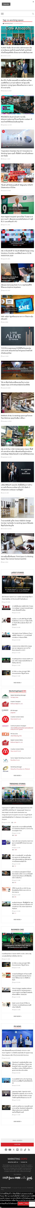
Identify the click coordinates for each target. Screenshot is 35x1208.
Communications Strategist (18, 726)
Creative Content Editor (17, 717)
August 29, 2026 (6, 602)
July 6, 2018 (5, 322)
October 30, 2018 (6, 190)
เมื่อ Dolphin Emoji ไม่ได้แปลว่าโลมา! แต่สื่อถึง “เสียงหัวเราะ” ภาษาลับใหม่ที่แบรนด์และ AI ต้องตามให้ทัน (22, 635)
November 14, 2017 (7, 421)
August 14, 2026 (6, 822)
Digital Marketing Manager (18, 695)
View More (17, 775)
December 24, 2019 (6, 90)
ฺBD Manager (14, 710)
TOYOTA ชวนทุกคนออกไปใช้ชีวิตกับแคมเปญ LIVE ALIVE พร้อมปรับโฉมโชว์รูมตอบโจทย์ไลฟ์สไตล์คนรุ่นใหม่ (16, 350)
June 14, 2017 (5, 492)
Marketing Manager (16, 767)
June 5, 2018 (5, 356)
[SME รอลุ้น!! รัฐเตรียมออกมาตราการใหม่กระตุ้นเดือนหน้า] (17, 304)
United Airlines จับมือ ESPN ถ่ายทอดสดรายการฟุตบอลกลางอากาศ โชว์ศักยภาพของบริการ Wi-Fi (22, 648)
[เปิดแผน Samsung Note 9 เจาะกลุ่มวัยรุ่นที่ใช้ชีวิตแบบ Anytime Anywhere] (17, 272)
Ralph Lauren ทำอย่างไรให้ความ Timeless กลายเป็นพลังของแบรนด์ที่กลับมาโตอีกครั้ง (21, 1005)
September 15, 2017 (7, 457)
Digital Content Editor (17, 740)
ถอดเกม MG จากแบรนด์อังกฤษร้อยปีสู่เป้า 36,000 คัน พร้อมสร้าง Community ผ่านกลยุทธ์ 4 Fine (22, 828)
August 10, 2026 (16, 833)
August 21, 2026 (16, 880)
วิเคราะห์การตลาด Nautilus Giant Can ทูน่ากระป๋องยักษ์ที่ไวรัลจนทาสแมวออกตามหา (22, 843)
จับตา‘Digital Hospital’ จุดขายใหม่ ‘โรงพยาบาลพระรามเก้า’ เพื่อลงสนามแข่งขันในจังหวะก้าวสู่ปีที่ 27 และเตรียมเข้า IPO (17, 219)
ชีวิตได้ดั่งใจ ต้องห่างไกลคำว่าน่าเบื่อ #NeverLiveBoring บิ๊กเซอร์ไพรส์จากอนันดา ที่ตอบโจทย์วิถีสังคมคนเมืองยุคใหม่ (16, 119)
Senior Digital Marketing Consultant (21, 758)
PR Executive (14, 734)
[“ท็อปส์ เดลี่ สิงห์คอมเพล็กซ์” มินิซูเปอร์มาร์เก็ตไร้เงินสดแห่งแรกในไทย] (17, 172)
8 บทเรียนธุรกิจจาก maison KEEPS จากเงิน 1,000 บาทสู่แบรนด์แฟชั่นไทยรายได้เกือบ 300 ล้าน (22, 661)
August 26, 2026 (16, 982)
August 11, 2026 (16, 894)
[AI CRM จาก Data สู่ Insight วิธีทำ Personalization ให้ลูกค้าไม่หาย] (6, 672)
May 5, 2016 (5, 562)
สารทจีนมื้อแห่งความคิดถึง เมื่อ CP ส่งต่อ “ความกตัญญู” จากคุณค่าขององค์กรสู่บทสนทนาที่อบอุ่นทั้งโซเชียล (22, 608)
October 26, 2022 (6, 55)
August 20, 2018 (6, 258)
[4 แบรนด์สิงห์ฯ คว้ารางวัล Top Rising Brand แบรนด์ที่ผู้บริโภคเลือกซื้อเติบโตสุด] (6, 1080)
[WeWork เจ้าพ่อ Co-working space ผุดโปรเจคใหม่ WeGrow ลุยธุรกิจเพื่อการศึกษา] (17, 402)
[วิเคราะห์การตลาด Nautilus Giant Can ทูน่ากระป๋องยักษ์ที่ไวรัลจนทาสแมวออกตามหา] (6, 842)
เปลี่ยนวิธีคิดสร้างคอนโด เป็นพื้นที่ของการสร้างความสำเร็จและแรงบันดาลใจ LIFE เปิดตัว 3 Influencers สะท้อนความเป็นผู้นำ (16, 487)
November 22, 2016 (7, 528)
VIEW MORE (17, 682)
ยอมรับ (21, 1203)
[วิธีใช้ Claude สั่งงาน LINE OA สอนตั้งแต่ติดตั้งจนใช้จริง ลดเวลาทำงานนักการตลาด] (6, 889)
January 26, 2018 (6, 387)
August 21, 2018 (6, 224)
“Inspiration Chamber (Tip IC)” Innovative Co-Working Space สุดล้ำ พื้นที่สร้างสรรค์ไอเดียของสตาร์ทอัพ (17, 153)
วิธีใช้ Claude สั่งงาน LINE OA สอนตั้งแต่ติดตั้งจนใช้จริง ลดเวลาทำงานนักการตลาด (21, 890)
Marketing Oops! (6, 1187)
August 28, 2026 (16, 612)
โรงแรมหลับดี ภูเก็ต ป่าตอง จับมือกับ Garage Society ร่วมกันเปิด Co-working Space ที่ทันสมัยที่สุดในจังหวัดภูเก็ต (17, 523)
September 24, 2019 (7, 124)
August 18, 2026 (16, 847)
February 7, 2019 (6, 158)
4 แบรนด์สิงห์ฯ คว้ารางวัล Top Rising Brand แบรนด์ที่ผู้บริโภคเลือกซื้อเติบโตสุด (22, 1081)
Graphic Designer (16, 701)
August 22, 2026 (16, 997)
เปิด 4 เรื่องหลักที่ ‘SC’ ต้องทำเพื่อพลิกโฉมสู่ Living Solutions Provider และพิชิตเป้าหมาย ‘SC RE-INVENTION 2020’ (17, 253)
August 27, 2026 (16, 652)
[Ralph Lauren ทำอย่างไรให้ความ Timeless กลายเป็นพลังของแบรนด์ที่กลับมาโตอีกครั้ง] (6, 1004)
